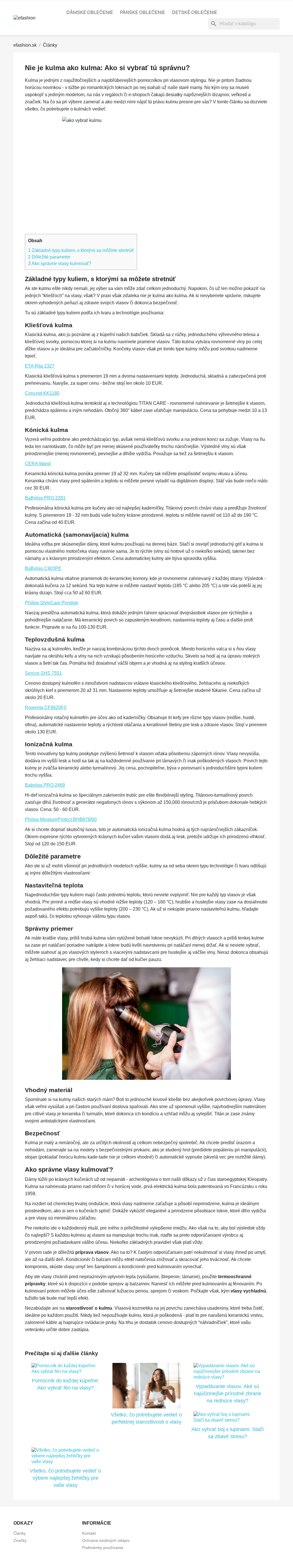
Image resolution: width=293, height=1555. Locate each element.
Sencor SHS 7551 (43, 673)
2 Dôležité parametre (49, 256)
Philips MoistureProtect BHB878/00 (61, 819)
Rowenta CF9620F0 (45, 707)
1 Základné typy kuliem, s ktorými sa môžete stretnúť (81, 250)
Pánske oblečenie (142, 12)
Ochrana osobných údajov (106, 1540)
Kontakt (89, 1533)
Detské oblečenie (194, 12)
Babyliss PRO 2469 (45, 785)
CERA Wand (38, 463)
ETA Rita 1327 (39, 366)
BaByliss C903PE (43, 568)
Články (19, 1533)
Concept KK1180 (42, 393)
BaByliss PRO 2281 (45, 498)
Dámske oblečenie (89, 12)
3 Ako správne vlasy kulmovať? (59, 263)
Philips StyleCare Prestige (51, 602)
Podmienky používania (102, 1547)
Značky (20, 1540)
